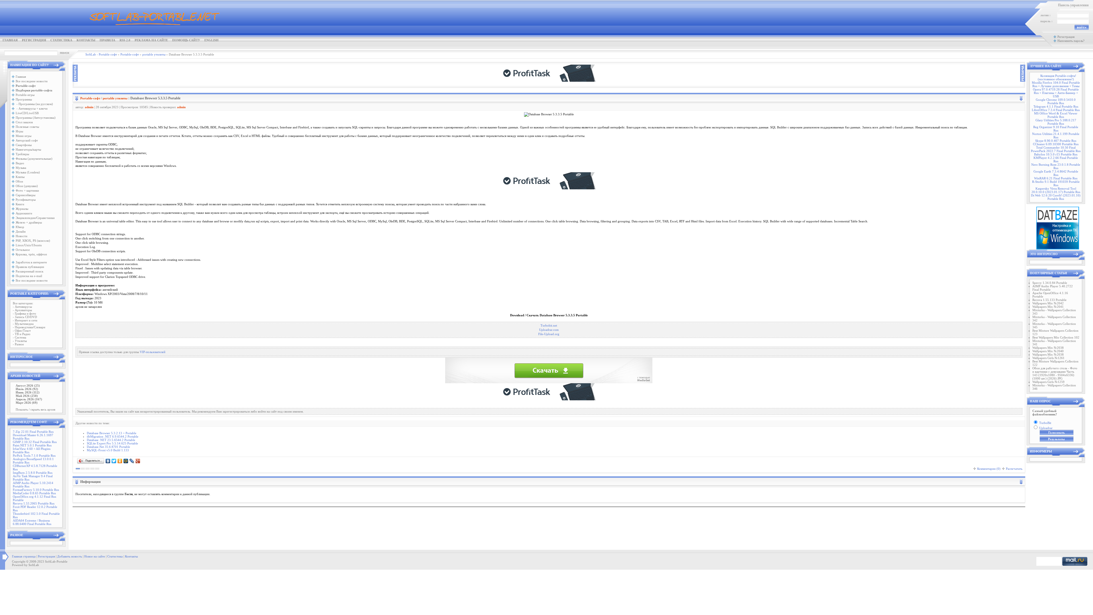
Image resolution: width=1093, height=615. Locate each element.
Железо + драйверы (29, 222)
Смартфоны (24, 145)
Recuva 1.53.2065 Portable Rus (33, 503)
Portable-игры (25, 95)
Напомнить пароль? (1070, 40)
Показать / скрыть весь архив (35, 409)
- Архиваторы (22, 310)
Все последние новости (32, 81)
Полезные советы (27, 126)
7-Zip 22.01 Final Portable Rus (33, 431)
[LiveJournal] (132, 461)
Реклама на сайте (151, 40)
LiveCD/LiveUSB (27, 113)
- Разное (18, 344)
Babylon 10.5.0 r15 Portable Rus (1055, 154)
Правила (107, 40)
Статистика (61, 40)
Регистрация (34, 40)
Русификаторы (26, 199)
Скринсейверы (25, 195)
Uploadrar (1046, 428)
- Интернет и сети (25, 320)
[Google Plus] (138, 461)
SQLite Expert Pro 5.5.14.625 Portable (112, 443)
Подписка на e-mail (29, 276)
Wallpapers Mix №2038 (1048, 347)
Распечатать (1014, 468)
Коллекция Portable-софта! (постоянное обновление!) (1057, 77)
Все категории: (23, 303)
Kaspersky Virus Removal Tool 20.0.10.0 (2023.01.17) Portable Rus (1056, 190)
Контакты (86, 40)
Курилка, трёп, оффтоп (31, 254)
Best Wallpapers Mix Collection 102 (1055, 337)
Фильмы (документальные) (34, 158)
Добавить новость (69, 556)
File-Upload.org (548, 334)
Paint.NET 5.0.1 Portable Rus (32, 445)
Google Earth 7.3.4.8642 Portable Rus (1056, 173)
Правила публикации (30, 266)
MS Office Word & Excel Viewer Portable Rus (1055, 115)
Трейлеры (22, 154)
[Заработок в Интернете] (548, 80)
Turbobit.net (549, 325)
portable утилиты (115, 98)
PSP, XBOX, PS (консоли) (33, 240)
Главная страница (24, 556)
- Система (19, 337)
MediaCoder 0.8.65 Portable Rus (34, 493)
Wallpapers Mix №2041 (1048, 306)
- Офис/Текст (22, 330)
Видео (20, 163)
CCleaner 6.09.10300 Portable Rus (1055, 144)
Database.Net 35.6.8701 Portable (108, 446)
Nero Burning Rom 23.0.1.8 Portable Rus (1055, 166)
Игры (19, 131)
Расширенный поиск (29, 271)
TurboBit (1045, 423)
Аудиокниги (24, 213)
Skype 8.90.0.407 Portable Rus (1055, 140)
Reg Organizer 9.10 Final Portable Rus (1055, 128)
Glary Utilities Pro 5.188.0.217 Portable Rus (1056, 121)
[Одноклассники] (120, 461)
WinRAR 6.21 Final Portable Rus (1055, 178)
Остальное (23, 249)
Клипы (20, 177)
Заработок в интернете (31, 262)
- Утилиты (20, 341)
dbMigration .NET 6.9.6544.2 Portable (112, 436)
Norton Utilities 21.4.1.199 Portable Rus (1055, 135)
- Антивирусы (22, 306)
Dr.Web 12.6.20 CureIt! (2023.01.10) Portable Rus (1055, 197)
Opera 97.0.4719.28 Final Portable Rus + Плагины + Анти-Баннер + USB (1056, 93)
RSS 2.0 (125, 40)
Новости (21, 236)
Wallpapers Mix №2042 (1048, 303)
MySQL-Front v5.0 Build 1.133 (108, 450)
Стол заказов (24, 122)
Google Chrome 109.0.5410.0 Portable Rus (1056, 101)
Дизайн (21, 231)
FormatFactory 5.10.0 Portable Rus (36, 489)
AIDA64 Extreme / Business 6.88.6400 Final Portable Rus (32, 522)
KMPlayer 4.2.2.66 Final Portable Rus (1056, 159)
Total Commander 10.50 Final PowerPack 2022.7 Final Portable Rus (1055, 149)
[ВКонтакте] (108, 461)
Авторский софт (27, 140)
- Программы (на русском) (34, 104)
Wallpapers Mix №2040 (1048, 351)
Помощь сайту (186, 40)
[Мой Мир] (126, 461)
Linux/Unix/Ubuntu (29, 245)
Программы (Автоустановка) (36, 117)
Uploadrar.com (549, 329)
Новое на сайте (94, 556)
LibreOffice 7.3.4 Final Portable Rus (1056, 110)
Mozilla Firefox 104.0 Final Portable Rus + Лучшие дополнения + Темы (1056, 84)
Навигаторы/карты (28, 149)
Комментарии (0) (988, 468)
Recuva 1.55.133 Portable (1049, 300)
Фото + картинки (27, 190)
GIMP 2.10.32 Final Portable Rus (35, 442)
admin (89, 107)
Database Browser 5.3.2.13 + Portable (111, 433)
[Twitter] (114, 461)
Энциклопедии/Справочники (35, 218)
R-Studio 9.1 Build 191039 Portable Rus (1056, 183)
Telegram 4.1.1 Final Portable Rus (1056, 106)
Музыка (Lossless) (28, 172)
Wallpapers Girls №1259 (1048, 382)
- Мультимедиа (23, 323)
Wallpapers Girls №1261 (1048, 358)
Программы (24, 99)
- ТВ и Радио (21, 334)
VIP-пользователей (152, 352)
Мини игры (23, 136)
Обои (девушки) (27, 186)
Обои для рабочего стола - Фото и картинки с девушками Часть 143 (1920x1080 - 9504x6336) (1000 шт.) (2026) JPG (1054, 373)
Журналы (22, 208)
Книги (20, 204)
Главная (10, 40)
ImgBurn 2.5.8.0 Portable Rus (32, 472)
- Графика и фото (24, 313)
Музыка (21, 167)
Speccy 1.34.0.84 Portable (1049, 282)
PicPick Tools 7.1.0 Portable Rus (34, 455)
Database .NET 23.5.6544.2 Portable (111, 440)
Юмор (20, 227)
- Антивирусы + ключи (32, 108)
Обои (19, 181)
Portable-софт (90, 98)
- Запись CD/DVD (25, 317)
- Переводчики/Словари (29, 327)
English (211, 40)
